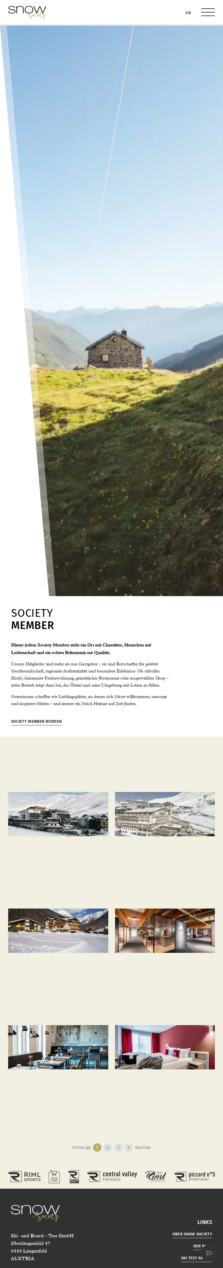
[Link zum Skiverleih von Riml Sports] (73, 1176)
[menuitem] (188, 13)
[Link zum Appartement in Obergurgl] (194, 1177)
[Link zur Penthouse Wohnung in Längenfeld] (112, 1176)
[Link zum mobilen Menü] (208, 12)
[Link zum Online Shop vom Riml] (54, 1176)
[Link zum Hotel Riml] (155, 1176)
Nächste (143, 1147)
